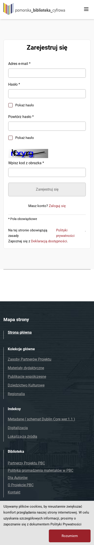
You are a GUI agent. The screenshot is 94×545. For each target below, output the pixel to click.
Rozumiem (70, 536)
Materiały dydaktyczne (26, 368)
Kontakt (14, 492)
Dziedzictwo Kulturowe (26, 385)
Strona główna (20, 332)
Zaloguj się (57, 206)
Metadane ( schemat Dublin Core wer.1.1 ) (41, 419)
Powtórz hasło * (21, 117)
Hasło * (14, 84)
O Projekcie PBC (21, 485)
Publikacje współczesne (27, 376)
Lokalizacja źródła (22, 436)
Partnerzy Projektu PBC (26, 463)
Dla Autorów (18, 478)
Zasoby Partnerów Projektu (29, 359)
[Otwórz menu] (86, 9)
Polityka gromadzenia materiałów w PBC (40, 470)
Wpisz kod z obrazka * (26, 163)
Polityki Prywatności (65, 524)
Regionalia (16, 394)
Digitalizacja (18, 428)
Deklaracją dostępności (49, 241)
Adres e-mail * (19, 63)
